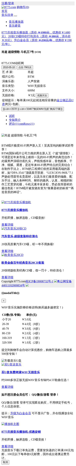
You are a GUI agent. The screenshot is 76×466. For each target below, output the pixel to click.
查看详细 (7, 224)
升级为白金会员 (20, 413)
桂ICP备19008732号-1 (39, 281)
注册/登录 (7, 3)
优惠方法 (42, 95)
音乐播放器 (16, 21)
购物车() (23, 7)
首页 (4, 11)
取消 (5, 462)
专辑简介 (15, 119)
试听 (12, 116)
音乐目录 (7, 14)
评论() (21, 123)
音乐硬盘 (15, 25)
